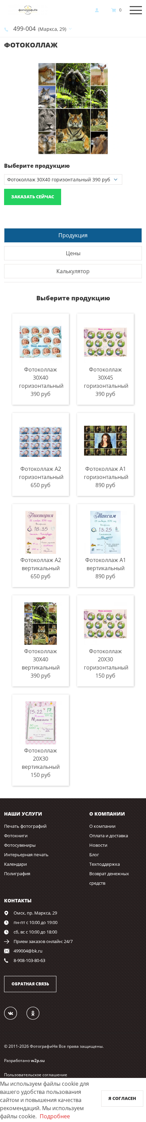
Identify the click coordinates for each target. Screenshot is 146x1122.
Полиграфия (17, 873)
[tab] (73, 235)
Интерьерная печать (26, 854)
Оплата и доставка (108, 836)
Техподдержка (104, 864)
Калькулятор (73, 271)
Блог (94, 854)
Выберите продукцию (37, 165)
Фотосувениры (20, 845)
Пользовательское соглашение (35, 1075)
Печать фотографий (25, 826)
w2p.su (38, 1060)
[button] (135, 68)
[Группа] (14, 1013)
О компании (102, 826)
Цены (73, 253)
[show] (99, 10)
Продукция (73, 235)
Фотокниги (16, 836)
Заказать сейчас (32, 197)
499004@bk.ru (28, 951)
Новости (98, 845)
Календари (15, 864)
